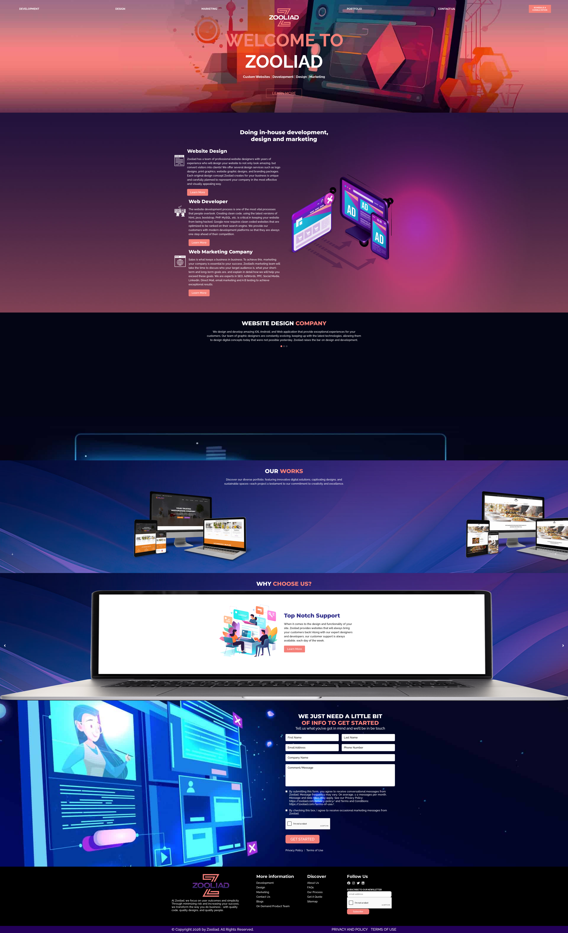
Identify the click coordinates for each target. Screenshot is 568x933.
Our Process (315, 892)
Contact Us (446, 8)
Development (29, 8)
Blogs (259, 901)
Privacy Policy (294, 850)
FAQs (310, 887)
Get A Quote (314, 896)
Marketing (209, 8)
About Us (313, 882)
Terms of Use (314, 850)
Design (120, 8)
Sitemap (312, 901)
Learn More (294, 648)
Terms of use (383, 929)
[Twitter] (358, 884)
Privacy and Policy (350, 929)
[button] (281, 346)
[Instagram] (353, 884)
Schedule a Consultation (539, 9)
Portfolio (354, 8)
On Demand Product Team (273, 906)
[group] (284, 336)
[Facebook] (349, 884)
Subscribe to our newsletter (364, 890)
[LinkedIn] (363, 884)
